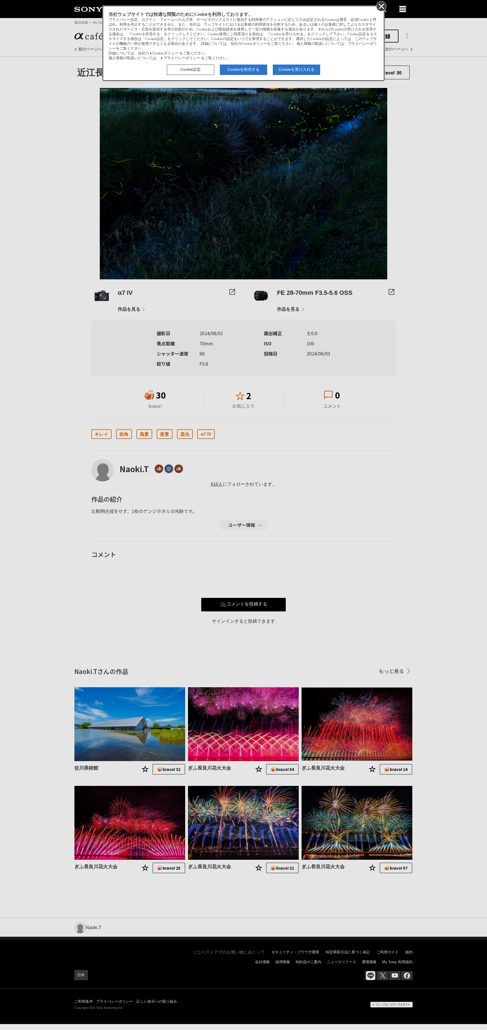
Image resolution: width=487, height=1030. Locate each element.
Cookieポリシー (165, 53)
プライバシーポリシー (181, 58)
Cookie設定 (190, 69)
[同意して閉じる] (381, 6)
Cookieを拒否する (243, 69)
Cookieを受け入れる (296, 69)
